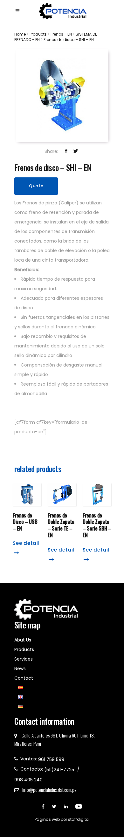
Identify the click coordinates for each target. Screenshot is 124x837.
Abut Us (22, 640)
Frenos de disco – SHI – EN (69, 39)
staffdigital (79, 819)
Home (20, 34)
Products (39, 34)
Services (23, 659)
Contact (23, 678)
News (20, 668)
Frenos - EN (61, 34)
